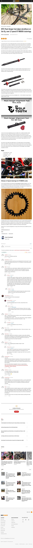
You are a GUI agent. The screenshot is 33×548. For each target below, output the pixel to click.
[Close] (28, 265)
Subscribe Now (16, 279)
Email (6, 271)
